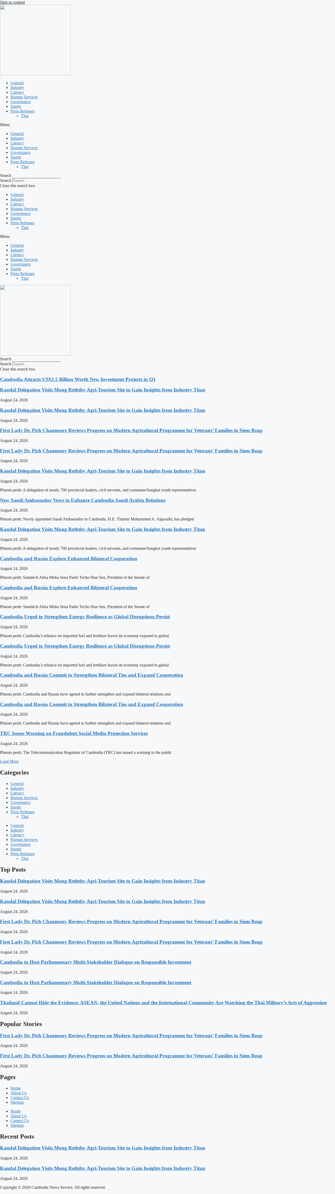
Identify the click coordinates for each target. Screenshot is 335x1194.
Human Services (24, 97)
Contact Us (19, 1097)
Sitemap (17, 1102)
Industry (17, 87)
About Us (18, 1093)
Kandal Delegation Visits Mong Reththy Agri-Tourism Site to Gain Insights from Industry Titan (102, 390)
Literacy (17, 92)
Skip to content (12, 2)
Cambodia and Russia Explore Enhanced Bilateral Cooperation (68, 558)
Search (5, 180)
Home (15, 1088)
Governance (20, 101)
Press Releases (22, 111)
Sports (15, 106)
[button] (167, 124)
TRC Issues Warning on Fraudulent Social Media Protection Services (74, 733)
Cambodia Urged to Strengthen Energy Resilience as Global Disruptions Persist (85, 616)
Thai (25, 116)
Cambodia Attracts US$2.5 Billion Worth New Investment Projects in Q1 (78, 379)
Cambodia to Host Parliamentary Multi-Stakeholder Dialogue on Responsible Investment (95, 962)
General (17, 83)
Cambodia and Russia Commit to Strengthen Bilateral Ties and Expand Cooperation (91, 675)
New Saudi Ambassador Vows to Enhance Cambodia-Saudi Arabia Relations (82, 500)
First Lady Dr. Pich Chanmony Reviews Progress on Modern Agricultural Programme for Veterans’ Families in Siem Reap (131, 430)
